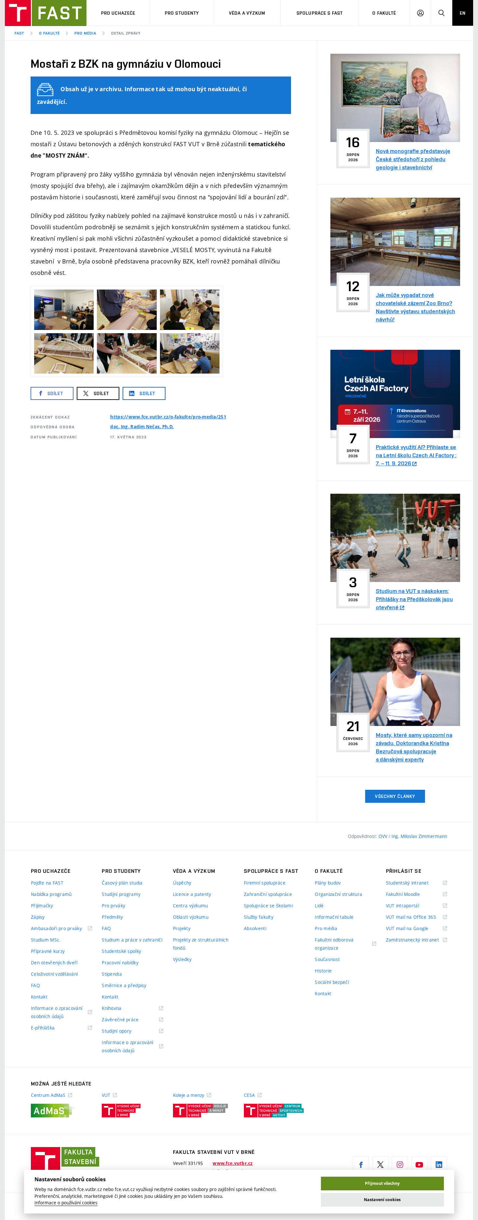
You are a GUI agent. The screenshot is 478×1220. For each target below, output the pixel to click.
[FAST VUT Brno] (45, 13)
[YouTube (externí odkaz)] (419, 1164)
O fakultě (384, 13)
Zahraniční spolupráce (268, 894)
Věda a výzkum (247, 13)
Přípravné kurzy (48, 951)
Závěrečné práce (128, 1020)
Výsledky (182, 959)
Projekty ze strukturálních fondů (200, 944)
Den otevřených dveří (54, 962)
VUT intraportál (410, 906)
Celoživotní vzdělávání (54, 974)
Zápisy (38, 917)
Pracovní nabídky (120, 962)
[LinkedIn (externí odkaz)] (439, 1164)
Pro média (85, 33)
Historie (323, 971)
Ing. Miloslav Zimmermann (419, 836)
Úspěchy (182, 883)
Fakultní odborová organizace (335, 944)
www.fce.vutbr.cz (233, 1163)
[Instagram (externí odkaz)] (400, 1164)
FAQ (35, 985)
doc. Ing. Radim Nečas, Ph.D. (142, 427)
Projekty (182, 928)
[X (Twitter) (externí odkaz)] (380, 1164)
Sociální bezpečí (332, 982)
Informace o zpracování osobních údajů (56, 1012)
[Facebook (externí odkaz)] (361, 1164)
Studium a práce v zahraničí (132, 940)
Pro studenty (182, 13)
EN (463, 13)
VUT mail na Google (415, 928)
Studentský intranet (415, 883)
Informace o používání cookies (66, 1203)
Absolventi (255, 928)
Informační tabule (334, 917)
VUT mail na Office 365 (416, 917)
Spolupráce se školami (268, 905)
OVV (383, 836)
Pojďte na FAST (47, 883)
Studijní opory (125, 1031)
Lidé (319, 905)
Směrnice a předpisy (124, 985)
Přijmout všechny (382, 1183)
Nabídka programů (51, 894)
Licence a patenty (192, 894)
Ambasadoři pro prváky (61, 928)
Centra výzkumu (190, 905)
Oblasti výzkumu (190, 917)
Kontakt (39, 997)
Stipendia (112, 974)
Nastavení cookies (382, 1199)
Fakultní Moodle (411, 894)
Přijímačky (42, 905)
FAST (19, 33)
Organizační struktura (338, 894)
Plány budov (328, 883)
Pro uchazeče (118, 13)
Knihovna (120, 1008)
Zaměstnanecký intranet (416, 940)
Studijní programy (121, 894)
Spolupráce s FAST (320, 13)
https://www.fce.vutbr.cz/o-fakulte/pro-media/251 (168, 417)
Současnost (327, 959)
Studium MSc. (45, 940)
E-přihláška (51, 1028)
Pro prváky (113, 905)
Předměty (112, 917)
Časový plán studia (122, 883)
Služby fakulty (258, 917)
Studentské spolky (121, 951)
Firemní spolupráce (264, 883)
